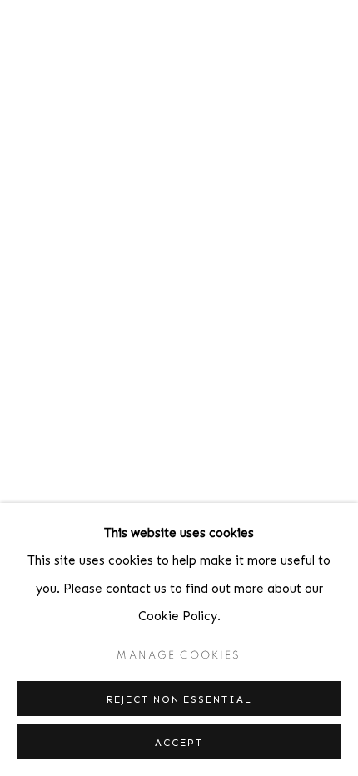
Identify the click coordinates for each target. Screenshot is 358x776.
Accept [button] (178, 743)
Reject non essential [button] (179, 699)
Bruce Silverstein (154, 32)
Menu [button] (333, 32)
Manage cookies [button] (179, 655)
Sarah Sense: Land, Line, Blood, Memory (179, 388)
